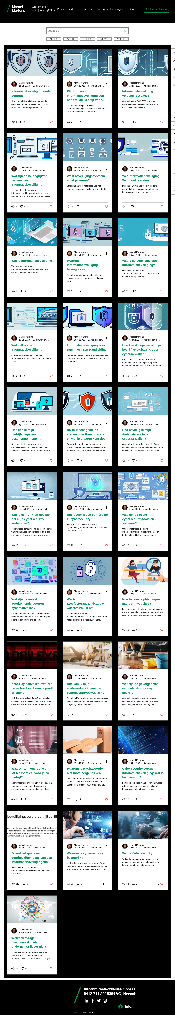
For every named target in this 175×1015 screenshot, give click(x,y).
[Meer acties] (52, 84)
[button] (156, 9)
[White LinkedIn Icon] (86, 1000)
